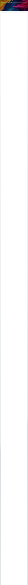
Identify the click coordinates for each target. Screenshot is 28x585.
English (24, 0)
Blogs (4, 0)
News (2, 0)
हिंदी (26, 0)
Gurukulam (7, 0)
